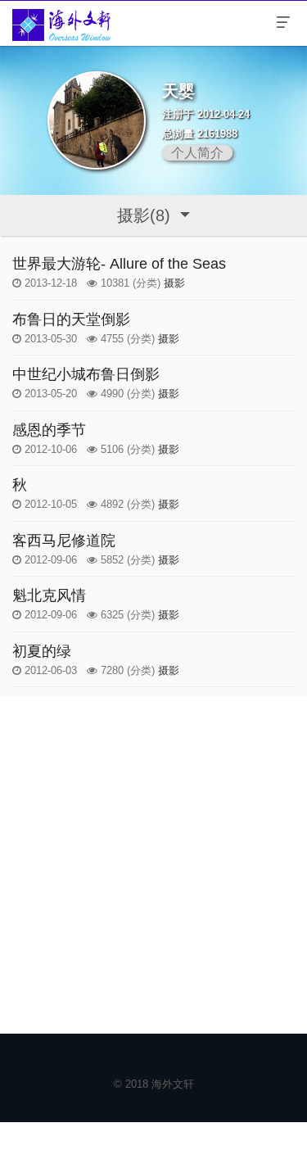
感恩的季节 (49, 430)
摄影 (174, 283)
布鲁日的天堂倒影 (71, 319)
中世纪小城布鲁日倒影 (86, 374)
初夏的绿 (41, 651)
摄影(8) (146, 215)
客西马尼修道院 (63, 540)
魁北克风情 (49, 595)
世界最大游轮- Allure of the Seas (119, 264)
